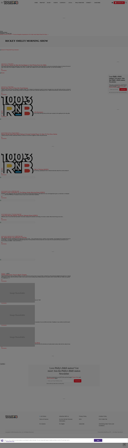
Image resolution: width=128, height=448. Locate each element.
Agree (98, 440)
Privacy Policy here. (10, 441)
